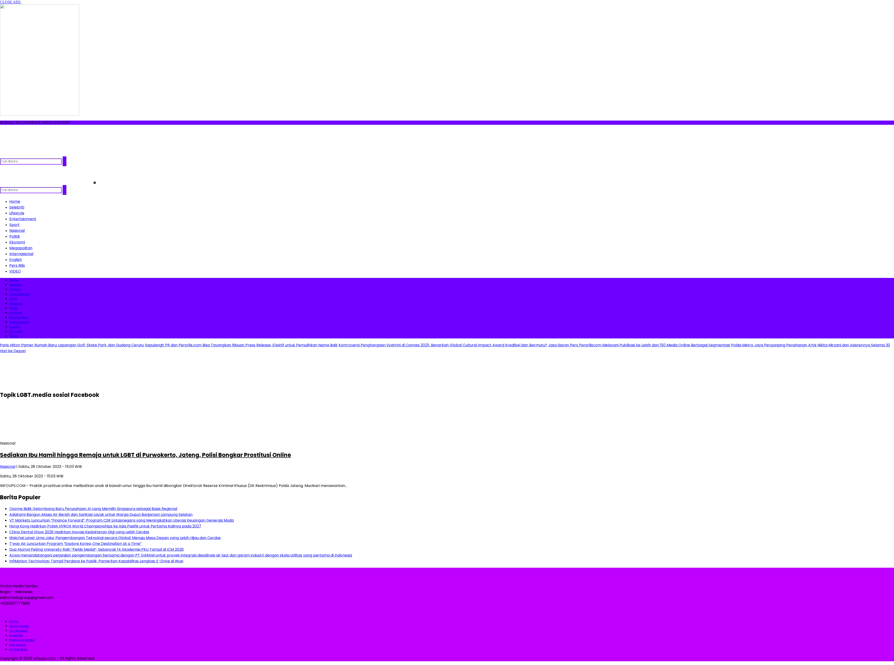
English (15, 259)
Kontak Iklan (18, 649)
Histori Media (19, 626)
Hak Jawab (17, 644)
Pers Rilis (17, 265)
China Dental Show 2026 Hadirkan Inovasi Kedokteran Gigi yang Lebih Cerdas (79, 532)
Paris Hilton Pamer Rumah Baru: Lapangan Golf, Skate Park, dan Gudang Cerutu (72, 345)
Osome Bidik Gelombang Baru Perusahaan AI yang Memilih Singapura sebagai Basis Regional (93, 508)
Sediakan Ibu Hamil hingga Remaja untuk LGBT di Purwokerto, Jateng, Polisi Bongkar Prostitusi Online (145, 455)
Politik (14, 236)
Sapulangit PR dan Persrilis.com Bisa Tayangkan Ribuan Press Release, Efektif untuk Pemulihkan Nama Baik (241, 345)
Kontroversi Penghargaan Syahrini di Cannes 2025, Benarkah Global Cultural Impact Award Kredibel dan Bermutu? (443, 345)
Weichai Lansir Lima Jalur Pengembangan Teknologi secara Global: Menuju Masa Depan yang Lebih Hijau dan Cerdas (115, 537)
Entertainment (22, 219)
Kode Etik (16, 635)
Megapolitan (20, 248)
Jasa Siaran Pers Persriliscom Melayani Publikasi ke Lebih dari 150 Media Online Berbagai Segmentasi (639, 345)
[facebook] (4, 154)
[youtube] (31, 154)
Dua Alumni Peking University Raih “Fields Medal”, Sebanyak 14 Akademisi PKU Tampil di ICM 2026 (96, 549)
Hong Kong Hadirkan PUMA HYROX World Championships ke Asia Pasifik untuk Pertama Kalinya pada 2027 (105, 526)
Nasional (17, 230)
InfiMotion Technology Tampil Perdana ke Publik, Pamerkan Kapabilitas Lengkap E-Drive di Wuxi (96, 561)
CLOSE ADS (10, 2)
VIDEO (15, 271)
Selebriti (16, 207)
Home (14, 201)
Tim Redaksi (18, 630)
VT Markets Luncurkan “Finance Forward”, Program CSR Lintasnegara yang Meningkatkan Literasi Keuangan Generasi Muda (121, 520)
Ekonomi (17, 242)
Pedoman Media (22, 640)
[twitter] (13, 154)
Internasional (21, 254)
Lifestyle (16, 213)
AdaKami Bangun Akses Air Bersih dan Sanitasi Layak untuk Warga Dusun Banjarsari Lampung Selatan (101, 514)
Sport (14, 224)
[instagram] (22, 154)
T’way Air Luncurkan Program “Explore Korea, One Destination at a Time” (75, 543)
